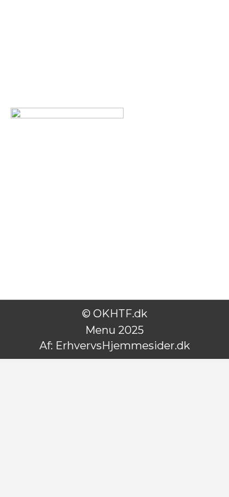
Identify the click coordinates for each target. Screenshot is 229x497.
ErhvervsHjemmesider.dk (122, 345)
